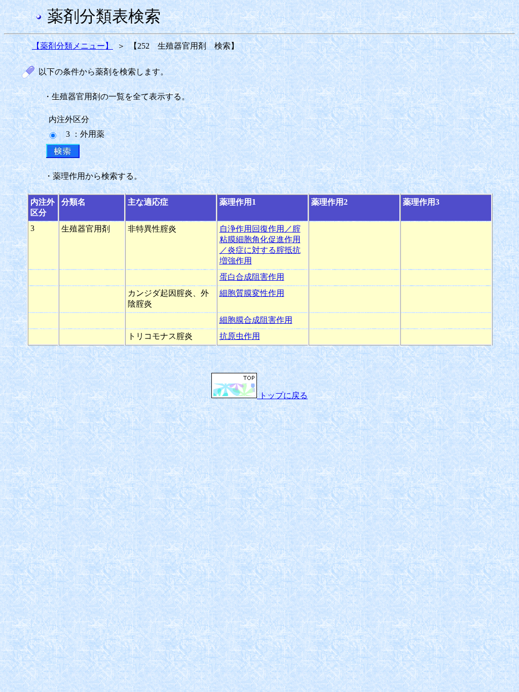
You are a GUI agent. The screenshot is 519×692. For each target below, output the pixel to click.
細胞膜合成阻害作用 (255, 320)
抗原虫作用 (239, 336)
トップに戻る (282, 395)
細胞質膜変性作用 (251, 293)
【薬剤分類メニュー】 (72, 46)
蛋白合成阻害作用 (251, 277)
